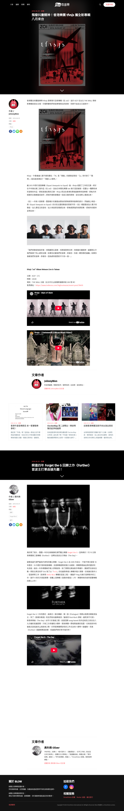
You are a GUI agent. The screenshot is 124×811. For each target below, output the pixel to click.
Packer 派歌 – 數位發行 (85, 797)
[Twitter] (14, 131)
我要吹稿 (109, 4)
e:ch (55, 572)
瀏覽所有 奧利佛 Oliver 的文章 (54, 763)
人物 (11, 4)
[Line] (17, 131)
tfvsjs (11, 127)
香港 (11, 512)
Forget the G (72, 552)
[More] (20, 131)
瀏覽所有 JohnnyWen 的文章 (54, 389)
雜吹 (28, 4)
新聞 (22, 4)
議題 (17, 4)
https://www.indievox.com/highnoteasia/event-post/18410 (59, 285)
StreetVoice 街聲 (69, 797)
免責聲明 (12, 805)
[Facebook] (10, 131)
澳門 (11, 520)
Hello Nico (51, 575)
